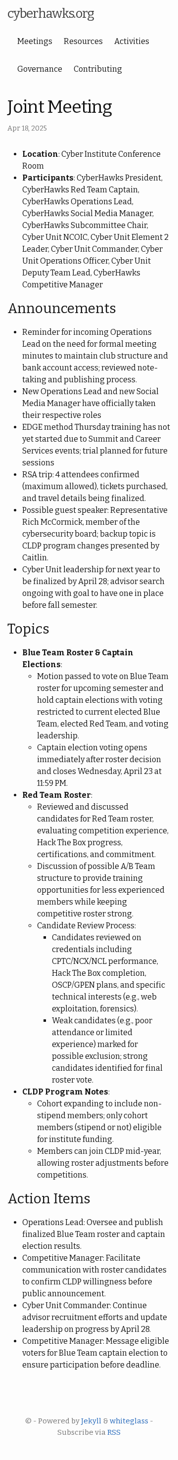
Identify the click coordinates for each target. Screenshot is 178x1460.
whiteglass (129, 1420)
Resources (83, 41)
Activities (131, 41)
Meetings (34, 41)
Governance (39, 69)
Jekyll (91, 1420)
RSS (114, 1432)
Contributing (98, 69)
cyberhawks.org (50, 13)
